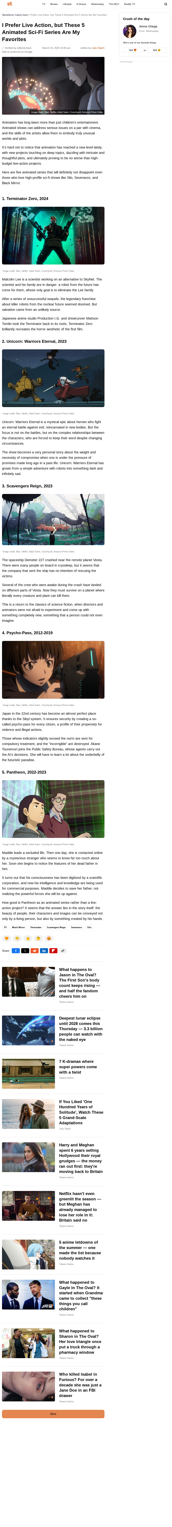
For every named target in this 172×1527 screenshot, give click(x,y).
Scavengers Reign (56, 927)
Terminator (35, 927)
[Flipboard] (53, 950)
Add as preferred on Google (17, 51)
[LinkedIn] (44, 950)
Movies (54, 4)
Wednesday (97, 4)
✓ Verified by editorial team (17, 47)
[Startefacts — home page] (9, 4)
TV (43, 4)
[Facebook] (16, 950)
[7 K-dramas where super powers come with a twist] (53, 1074)
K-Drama (81, 4)
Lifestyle (67, 4)
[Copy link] (63, 950)
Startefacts (7, 14)
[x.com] (25, 950)
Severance (76, 927)
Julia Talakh (98, 47)
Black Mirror (18, 927)
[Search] (165, 4)
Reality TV (129, 4)
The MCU (114, 4)
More (53, 1414)
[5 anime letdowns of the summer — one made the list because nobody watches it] (53, 1254)
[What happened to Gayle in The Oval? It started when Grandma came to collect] (53, 1299)
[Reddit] (35, 950)
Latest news (21, 14)
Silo (89, 927)
